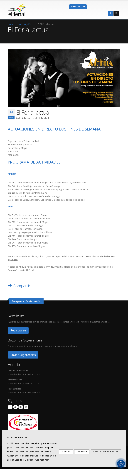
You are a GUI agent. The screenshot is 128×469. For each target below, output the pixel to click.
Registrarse (18, 330)
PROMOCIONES (78, 6)
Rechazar (82, 452)
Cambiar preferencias (105, 452)
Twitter (15, 407)
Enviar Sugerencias (23, 355)
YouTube (26, 407)
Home (11, 24)
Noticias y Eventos (27, 24)
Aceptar (66, 452)
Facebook (10, 407)
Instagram (20, 407)
